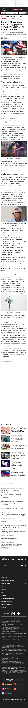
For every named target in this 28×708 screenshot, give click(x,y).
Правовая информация (7, 604)
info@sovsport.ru (22, 633)
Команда (3, 592)
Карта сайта (4, 607)
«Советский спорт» (10, 363)
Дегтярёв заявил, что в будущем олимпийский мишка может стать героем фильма (13, 489)
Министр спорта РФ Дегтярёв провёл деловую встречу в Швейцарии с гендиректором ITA (13, 515)
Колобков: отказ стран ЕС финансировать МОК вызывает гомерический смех (13, 537)
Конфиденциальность (7, 601)
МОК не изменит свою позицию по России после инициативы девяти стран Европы (13, 526)
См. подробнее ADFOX (13, 668)
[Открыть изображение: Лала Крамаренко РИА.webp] (14, 149)
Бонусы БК (4, 577)
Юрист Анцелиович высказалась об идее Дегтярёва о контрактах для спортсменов (12, 502)
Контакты (3, 589)
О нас (2, 586)
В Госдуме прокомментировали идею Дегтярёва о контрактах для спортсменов (12, 495)
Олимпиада (4, 18)
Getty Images (9, 654)
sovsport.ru (11, 650)
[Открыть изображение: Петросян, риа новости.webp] (14, 303)
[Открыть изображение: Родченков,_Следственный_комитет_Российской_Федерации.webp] (14, 214)
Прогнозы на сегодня (6, 583)
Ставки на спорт (5, 574)
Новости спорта (5, 570)
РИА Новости (16, 654)
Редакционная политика (7, 598)
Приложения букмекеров (7, 580)
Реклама (3, 595)
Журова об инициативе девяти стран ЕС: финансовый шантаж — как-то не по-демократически (11, 545)
